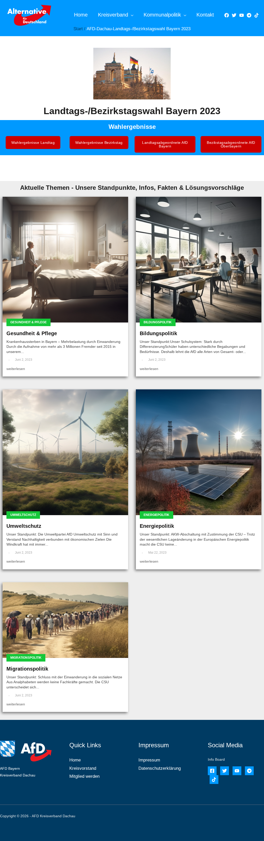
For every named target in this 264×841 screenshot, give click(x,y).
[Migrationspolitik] (65, 620)
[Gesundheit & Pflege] (65, 260)
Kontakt (205, 15)
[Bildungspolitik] (198, 260)
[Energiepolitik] (198, 452)
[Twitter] (234, 15)
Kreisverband (113, 15)
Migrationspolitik (26, 657)
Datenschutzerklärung (159, 768)
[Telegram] (249, 15)
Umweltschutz (23, 515)
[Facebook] (226, 15)
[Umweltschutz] (65, 452)
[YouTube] (241, 15)
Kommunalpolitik (162, 15)
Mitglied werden (84, 776)
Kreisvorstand (82, 768)
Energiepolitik (156, 515)
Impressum (149, 760)
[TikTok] (256, 15)
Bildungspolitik (158, 322)
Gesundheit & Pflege (28, 322)
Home (81, 15)
